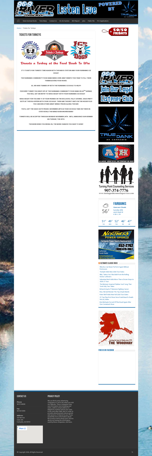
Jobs (83, 21)
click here (69, 422)
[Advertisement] (116, 53)
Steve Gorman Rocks (30, 21)
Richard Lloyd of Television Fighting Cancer (114, 289)
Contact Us (53, 21)
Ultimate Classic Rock (109, 263)
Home (18, 20)
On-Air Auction (64, 21)
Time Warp (43, 21)
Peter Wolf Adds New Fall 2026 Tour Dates (114, 294)
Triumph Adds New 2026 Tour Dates (112, 272)
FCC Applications (103, 21)
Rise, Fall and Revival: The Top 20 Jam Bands (114, 292)
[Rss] (132, 452)
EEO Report (76, 21)
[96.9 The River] (76, 9)
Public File (91, 21)
